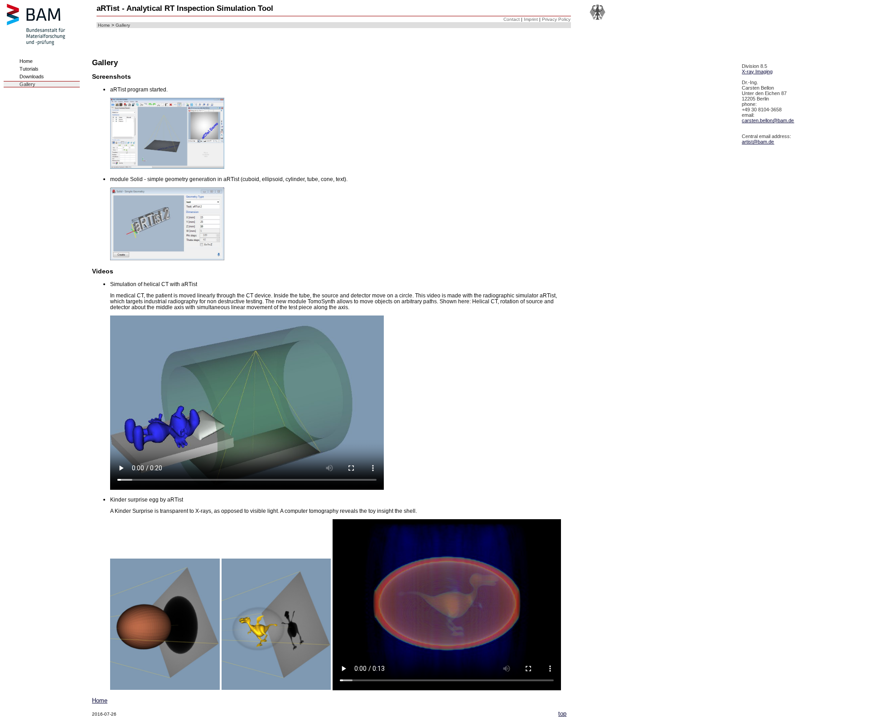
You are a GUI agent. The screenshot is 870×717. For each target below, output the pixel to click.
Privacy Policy (556, 19)
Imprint (531, 19)
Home (104, 25)
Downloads (31, 76)
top (562, 713)
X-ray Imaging (757, 71)
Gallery (123, 25)
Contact (511, 19)
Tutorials (29, 69)
